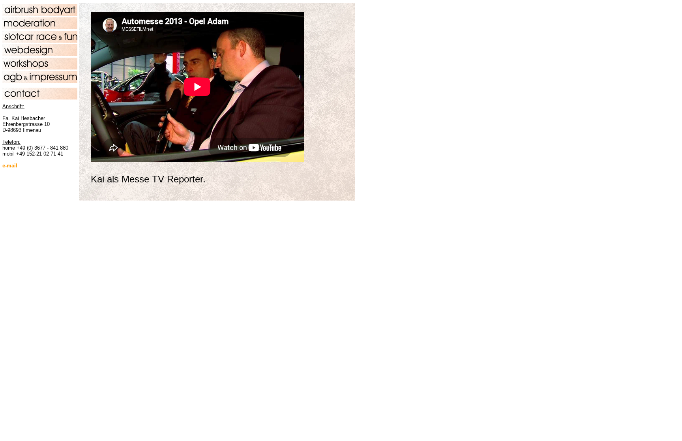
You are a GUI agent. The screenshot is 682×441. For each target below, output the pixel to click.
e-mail (9, 166)
